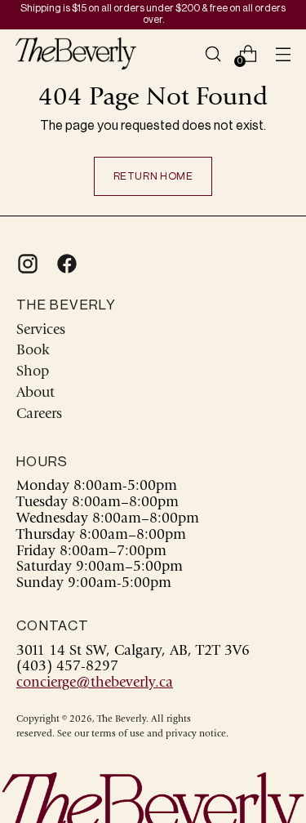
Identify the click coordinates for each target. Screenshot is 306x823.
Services (40, 330)
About (35, 393)
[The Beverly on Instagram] (26, 264)
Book (32, 351)
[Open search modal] (212, 53)
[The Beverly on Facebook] (65, 264)
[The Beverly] (76, 53)
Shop (32, 372)
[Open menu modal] (282, 53)
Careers (39, 414)
